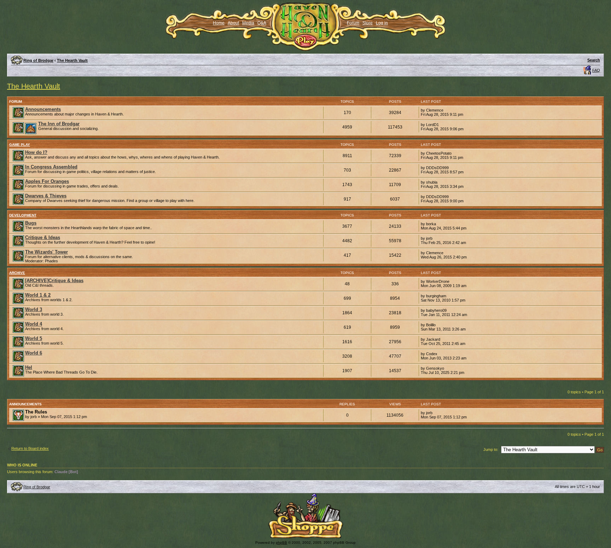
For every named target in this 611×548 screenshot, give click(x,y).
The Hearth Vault (72, 60)
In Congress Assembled (51, 166)
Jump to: (490, 449)
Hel (28, 367)
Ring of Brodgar (38, 60)
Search (593, 60)
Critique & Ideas (42, 237)
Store (367, 22)
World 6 (33, 353)
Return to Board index (30, 448)
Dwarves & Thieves (45, 195)
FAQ (596, 70)
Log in (382, 22)
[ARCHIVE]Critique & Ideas (54, 280)
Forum (353, 22)
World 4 (33, 324)
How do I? (36, 152)
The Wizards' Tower (46, 252)
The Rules (36, 412)
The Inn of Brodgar (59, 123)
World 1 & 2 (38, 295)
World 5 (33, 338)
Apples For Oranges (47, 181)
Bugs (30, 223)
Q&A (261, 22)
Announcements (43, 109)
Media (248, 22)
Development (22, 215)
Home (219, 22)
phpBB (281, 542)
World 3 (33, 309)
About (233, 22)
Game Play (19, 145)
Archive (17, 273)
